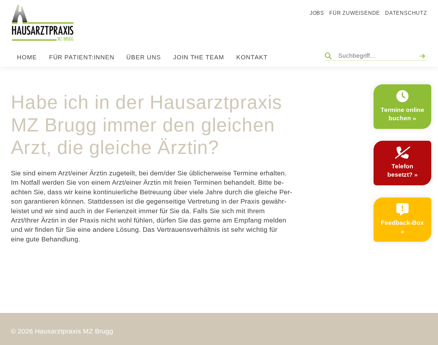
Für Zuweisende (354, 13)
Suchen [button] (423, 55)
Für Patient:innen (81, 57)
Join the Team (198, 57)
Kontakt (252, 57)
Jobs (317, 13)
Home (27, 57)
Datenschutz (406, 13)
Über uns (143, 57)
